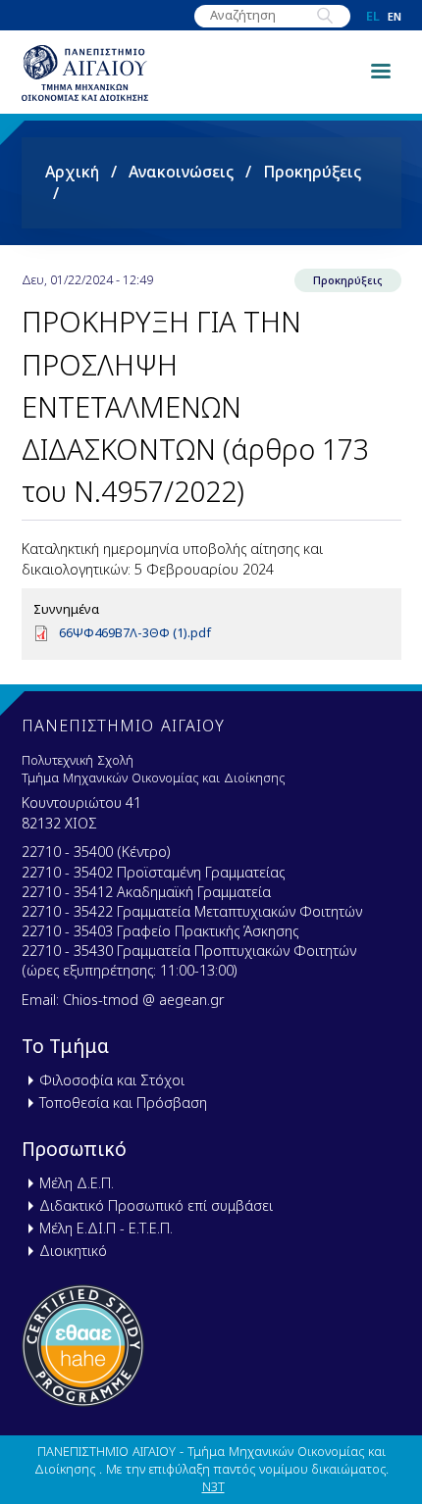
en (394, 16)
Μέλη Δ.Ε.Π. (76, 1183)
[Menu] (379, 69)
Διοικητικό (73, 1250)
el (373, 16)
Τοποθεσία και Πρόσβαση (123, 1102)
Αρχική (72, 171)
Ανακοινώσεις (181, 171)
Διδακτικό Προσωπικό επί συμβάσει (156, 1205)
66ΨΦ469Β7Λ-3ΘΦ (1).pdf (135, 632)
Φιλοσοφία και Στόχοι (112, 1080)
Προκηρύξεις (312, 171)
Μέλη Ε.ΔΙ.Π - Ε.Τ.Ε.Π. (106, 1228)
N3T (213, 1486)
